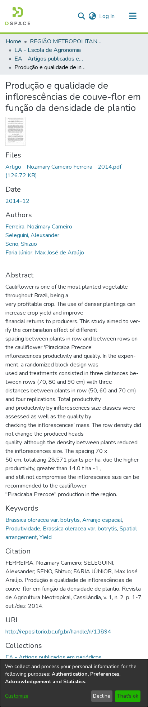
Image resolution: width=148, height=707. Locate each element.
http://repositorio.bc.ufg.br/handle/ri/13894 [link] (58, 632)
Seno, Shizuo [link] (21, 244)
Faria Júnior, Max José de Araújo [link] (44, 253)
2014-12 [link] (17, 201)
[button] (17, 16)
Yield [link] (46, 537)
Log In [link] (107, 16)
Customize (16, 696)
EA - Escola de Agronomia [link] (47, 50)
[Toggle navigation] (132, 16)
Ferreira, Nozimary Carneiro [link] (38, 227)
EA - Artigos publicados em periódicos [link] (50, 59)
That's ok (127, 696)
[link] (53, 657)
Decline (101, 696)
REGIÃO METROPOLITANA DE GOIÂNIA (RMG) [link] (66, 41)
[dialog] (74, 683)
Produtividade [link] (22, 529)
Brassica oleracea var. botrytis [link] (42, 520)
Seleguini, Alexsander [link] (32, 235)
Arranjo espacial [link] (102, 520)
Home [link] (13, 41)
